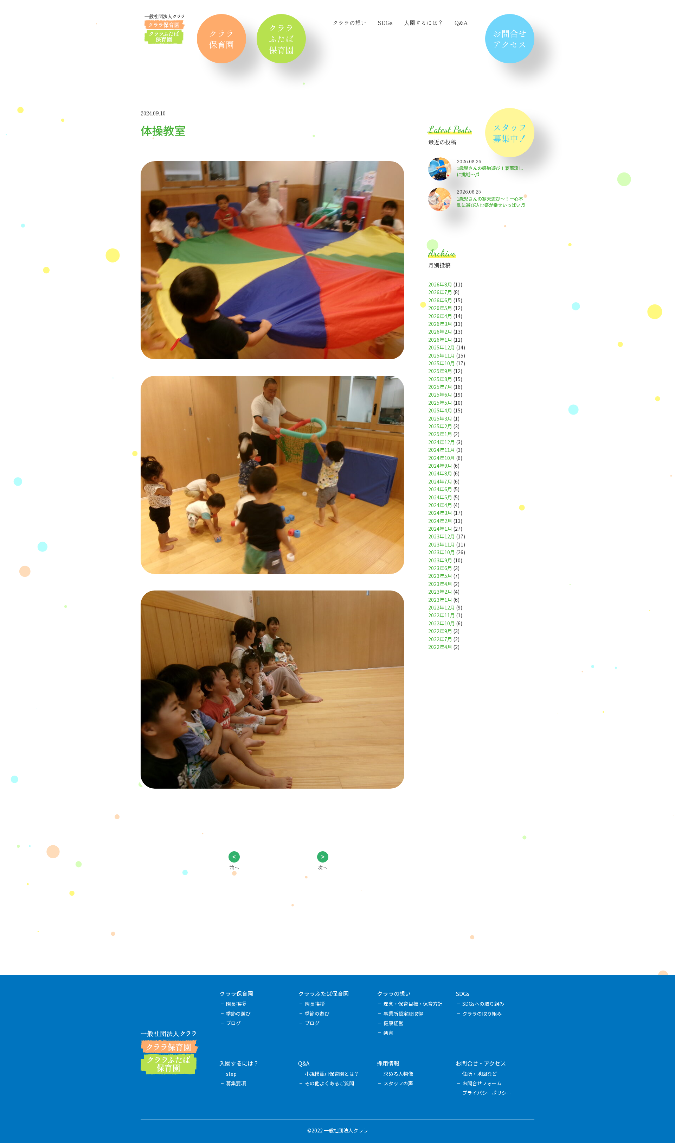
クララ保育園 (221, 38)
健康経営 (393, 1023)
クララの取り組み (482, 1013)
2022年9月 (440, 630)
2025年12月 (441, 347)
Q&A (461, 22)
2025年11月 (441, 355)
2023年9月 (440, 560)
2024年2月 (440, 520)
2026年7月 (440, 292)
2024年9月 (440, 465)
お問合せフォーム (482, 1083)
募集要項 (236, 1083)
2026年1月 (440, 339)
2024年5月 (440, 497)
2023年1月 (440, 599)
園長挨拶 (236, 1003)
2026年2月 (440, 331)
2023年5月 (440, 575)
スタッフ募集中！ (510, 132)
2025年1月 (440, 433)
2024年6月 (440, 489)
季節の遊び (238, 1013)
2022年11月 (441, 615)
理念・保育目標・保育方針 (413, 1003)
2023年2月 (440, 591)
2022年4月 (440, 646)
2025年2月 (440, 426)
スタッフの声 (398, 1083)
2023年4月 (440, 583)
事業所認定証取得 (403, 1013)
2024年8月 (440, 473)
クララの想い (349, 22)
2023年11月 (441, 544)
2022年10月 (441, 623)
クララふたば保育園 (281, 38)
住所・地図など (479, 1073)
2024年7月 (440, 481)
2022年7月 (440, 639)
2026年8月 (440, 284)
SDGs (385, 22)
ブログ (233, 1023)
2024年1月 (440, 528)
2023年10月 (441, 552)
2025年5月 (440, 402)
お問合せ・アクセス (481, 1063)
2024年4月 (440, 505)
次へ (323, 867)
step (231, 1073)
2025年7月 (440, 386)
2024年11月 (441, 449)
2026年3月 (440, 323)
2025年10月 (441, 363)
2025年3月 (440, 418)
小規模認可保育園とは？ (332, 1073)
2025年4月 (440, 410)
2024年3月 (440, 512)
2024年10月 (441, 457)
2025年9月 (440, 370)
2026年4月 (440, 316)
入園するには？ (423, 22)
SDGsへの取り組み (483, 1003)
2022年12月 (441, 607)
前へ (234, 867)
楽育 (388, 1032)
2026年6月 (440, 300)
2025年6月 (440, 394)
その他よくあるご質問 (329, 1083)
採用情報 (388, 1063)
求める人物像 (398, 1073)
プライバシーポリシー (487, 1092)
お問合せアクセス (510, 38)
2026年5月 (440, 307)
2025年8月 (440, 379)
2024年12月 (441, 442)
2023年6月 (440, 568)
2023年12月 (441, 536)
